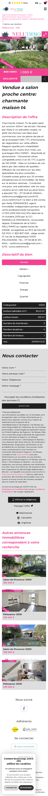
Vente (30, 15)
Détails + (24, 269)
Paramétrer (11, 787)
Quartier (24, 296)
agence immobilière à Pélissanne (14, 15)
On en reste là (24, 757)
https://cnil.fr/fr (23, 454)
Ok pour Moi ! (26, 787)
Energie (24, 290)
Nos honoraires (36, 777)
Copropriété (24, 276)
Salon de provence (24, 17)
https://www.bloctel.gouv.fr (13, 474)
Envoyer (24, 406)
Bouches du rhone (9, 17)
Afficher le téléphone (25, 499)
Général (24, 262)
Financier (24, 283)
